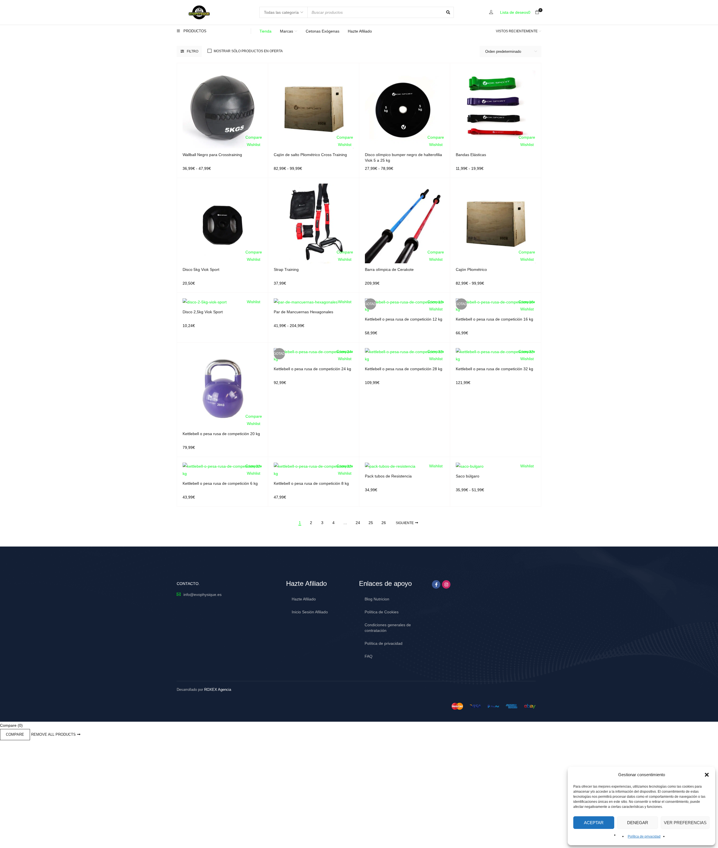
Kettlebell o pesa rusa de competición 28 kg (403, 369)
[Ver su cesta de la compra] (537, 12)
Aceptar (594, 822)
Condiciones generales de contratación (388, 628)
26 (383, 522)
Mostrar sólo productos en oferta (248, 51)
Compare (15, 734)
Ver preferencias (685, 822)
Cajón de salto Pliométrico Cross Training (310, 154)
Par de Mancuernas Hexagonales (303, 312)
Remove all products (53, 734)
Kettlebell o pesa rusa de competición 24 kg (312, 369)
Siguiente (405, 523)
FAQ (368, 656)
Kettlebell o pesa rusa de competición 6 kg (220, 483)
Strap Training (286, 269)
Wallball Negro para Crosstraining (212, 154)
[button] (707, 775)
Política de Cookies (382, 612)
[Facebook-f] (436, 584)
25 (371, 522)
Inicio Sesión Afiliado (310, 612)
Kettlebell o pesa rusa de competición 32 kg (494, 369)
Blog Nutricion (377, 599)
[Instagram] (446, 584)
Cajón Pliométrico (471, 269)
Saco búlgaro (467, 476)
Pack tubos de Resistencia (388, 476)
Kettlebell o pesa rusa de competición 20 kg (221, 433)
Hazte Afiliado (304, 599)
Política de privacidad (644, 836)
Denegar (637, 822)
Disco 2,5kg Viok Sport (203, 312)
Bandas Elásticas (471, 154)
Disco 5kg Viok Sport (201, 269)
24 (358, 522)
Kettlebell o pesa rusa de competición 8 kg (311, 483)
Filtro (192, 51)
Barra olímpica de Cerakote (389, 269)
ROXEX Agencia (217, 689)
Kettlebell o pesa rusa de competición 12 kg (403, 319)
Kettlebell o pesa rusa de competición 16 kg (494, 319)
